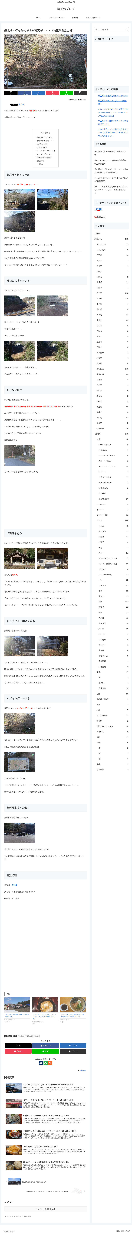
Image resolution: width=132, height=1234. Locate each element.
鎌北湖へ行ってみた (44, 137)
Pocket (21, 104)
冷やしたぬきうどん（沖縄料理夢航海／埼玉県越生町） (111, 162)
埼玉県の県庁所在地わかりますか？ (113, 96)
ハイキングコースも (44, 154)
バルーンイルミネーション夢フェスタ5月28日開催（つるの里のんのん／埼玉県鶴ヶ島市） (113, 112)
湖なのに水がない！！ (45, 141)
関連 (41, 164)
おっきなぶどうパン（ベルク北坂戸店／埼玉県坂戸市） (111, 179)
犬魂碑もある (42, 147)
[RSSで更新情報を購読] (50, 1063)
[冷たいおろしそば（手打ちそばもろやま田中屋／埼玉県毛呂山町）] (73, 1004)
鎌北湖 (37, 1036)
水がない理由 (42, 144)
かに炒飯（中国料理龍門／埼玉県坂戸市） (110, 153)
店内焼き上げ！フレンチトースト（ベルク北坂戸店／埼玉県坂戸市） (111, 171)
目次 (42, 133)
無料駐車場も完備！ (44, 157)
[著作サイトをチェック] (41, 1063)
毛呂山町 (9, 1036)
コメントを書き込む (45, 1209)
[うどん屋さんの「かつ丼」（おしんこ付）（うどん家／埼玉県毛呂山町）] (45, 1004)
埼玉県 (22, 1036)
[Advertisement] (45, 501)
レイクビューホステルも (46, 151)
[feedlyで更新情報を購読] (46, 1063)
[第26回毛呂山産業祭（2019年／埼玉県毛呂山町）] (17, 1004)
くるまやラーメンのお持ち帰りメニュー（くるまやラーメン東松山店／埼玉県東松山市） (113, 132)
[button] (80, 93)
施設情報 (40, 161)
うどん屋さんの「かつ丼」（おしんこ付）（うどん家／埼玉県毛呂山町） (44, 1016)
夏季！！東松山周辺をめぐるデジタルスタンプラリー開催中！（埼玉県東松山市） (111, 190)
